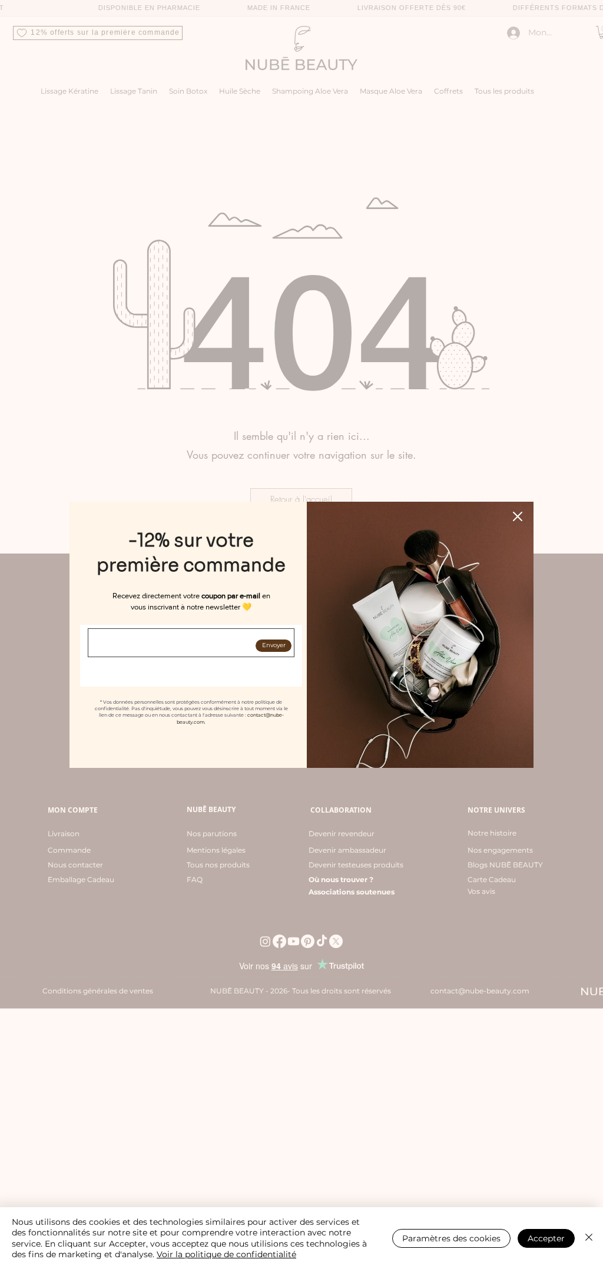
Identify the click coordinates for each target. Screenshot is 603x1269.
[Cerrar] (589, 1238)
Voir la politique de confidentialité (226, 1254)
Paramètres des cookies (451, 1238)
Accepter (546, 1238)
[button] (517, 516)
